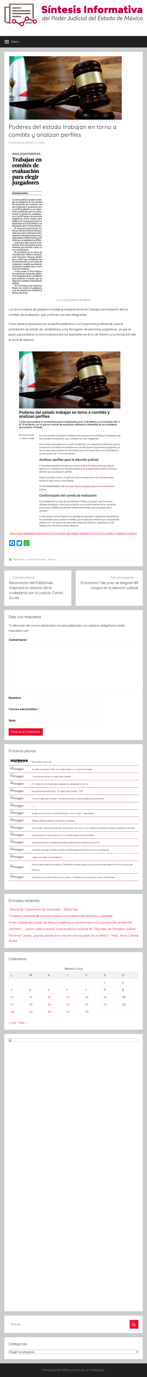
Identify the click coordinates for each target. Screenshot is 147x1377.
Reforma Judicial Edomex (30, 559)
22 (105, 1004)
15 (105, 997)
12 (49, 997)
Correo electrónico (24, 709)
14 (86, 997)
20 (68, 1004)
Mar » (23, 1023)
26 (49, 1011)
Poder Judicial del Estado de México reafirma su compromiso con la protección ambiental (70, 922)
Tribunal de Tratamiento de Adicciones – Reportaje (43, 909)
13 (68, 997)
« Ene (12, 1023)
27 (68, 1011)
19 (49, 1004)
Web (12, 720)
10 (12, 997)
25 (31, 1011)
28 (87, 1011)
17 (12, 1004)
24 (12, 1011)
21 (86, 1004)
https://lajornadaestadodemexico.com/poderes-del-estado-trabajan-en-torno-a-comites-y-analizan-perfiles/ (73, 533)
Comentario (18, 640)
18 (30, 1004)
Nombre (16, 698)
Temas (52, 559)
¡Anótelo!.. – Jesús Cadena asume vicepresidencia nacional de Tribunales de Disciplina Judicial (72, 929)
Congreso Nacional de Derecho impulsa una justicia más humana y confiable (61, 916)
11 (30, 997)
